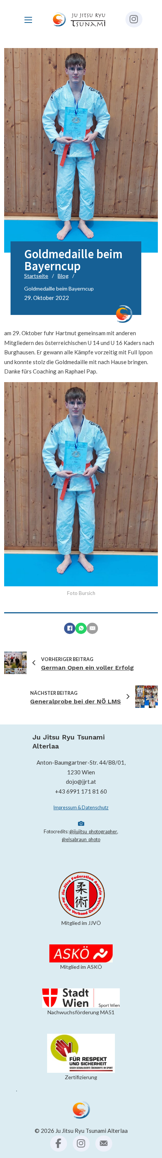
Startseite (36, 276)
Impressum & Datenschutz (81, 807)
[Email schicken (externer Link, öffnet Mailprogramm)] (103, 1143)
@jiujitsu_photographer (93, 831)
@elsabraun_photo (81, 839)
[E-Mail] (92, 628)
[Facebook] (69, 628)
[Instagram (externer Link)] (133, 19)
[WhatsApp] (81, 628)
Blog (63, 276)
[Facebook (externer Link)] (58, 1143)
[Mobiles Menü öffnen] (28, 20)
